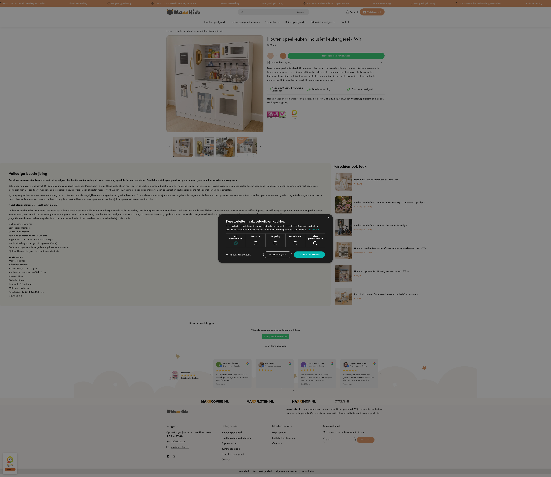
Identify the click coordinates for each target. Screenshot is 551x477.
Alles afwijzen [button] (277, 254)
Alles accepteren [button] (309, 254)
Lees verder (313, 229)
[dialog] (275, 238)
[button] (238, 254)
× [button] (328, 217)
